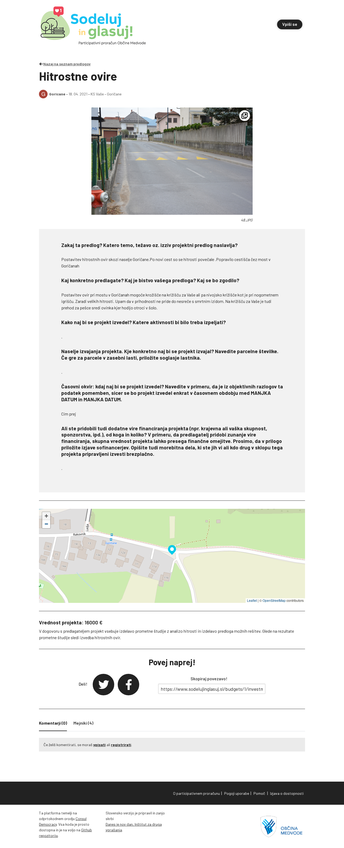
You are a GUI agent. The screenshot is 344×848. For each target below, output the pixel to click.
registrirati (121, 744)
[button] (172, 549)
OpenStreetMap (274, 600)
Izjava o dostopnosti (287, 793)
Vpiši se (289, 24)
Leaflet (252, 600)
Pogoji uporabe (236, 793)
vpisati (99, 744)
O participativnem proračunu (196, 793)
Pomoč (259, 793)
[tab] (53, 724)
